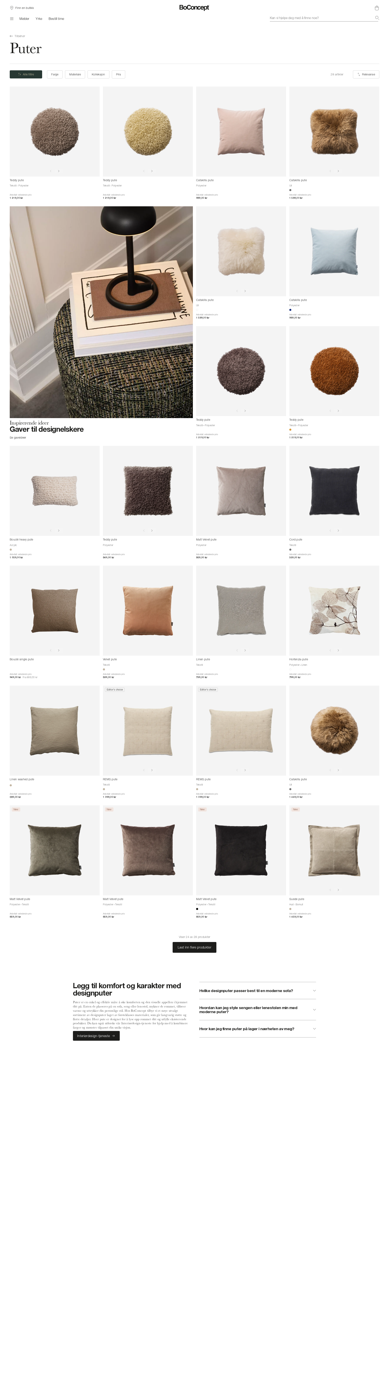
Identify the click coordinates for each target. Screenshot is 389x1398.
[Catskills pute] (241, 132)
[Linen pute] (241, 611)
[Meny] (11, 18)
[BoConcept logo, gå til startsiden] (194, 7)
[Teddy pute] (55, 132)
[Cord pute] (334, 491)
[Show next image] (59, 171)
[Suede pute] (334, 850)
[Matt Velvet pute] (241, 491)
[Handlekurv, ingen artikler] (376, 7)
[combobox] (324, 18)
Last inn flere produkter (194, 947)
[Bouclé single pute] (55, 611)
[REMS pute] (148, 731)
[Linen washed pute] (55, 731)
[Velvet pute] (148, 611)
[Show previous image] (51, 171)
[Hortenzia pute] (334, 611)
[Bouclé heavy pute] (55, 491)
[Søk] (377, 17)
